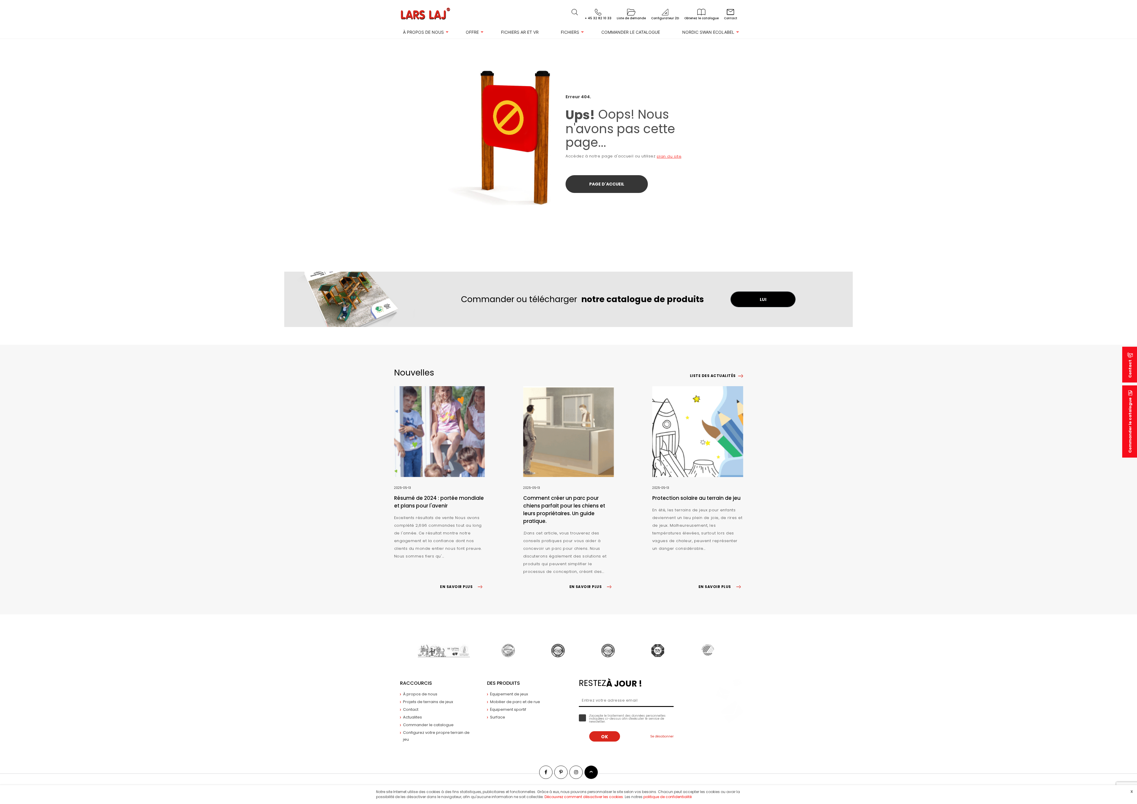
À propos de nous (423, 32)
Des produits (503, 683)
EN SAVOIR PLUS (456, 586)
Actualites (412, 717)
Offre (472, 32)
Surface (497, 717)
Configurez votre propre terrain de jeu (436, 736)
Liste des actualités (713, 375)
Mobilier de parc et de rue (515, 702)
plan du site (669, 156)
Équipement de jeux (509, 694)
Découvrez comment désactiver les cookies (584, 796)
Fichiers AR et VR (520, 32)
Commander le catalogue (630, 32)
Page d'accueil (606, 184)
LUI (763, 299)
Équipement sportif (508, 709)
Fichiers (570, 32)
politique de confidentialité (667, 796)
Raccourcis (416, 683)
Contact (410, 709)
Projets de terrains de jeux (428, 702)
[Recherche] (574, 12)
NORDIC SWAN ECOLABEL (708, 32)
